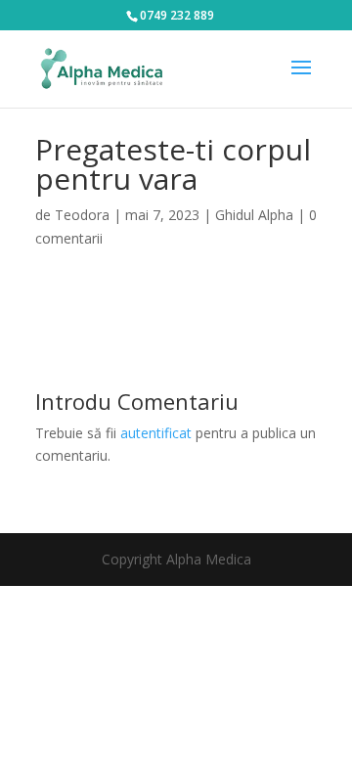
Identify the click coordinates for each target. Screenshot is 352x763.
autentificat (156, 433)
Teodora (82, 214)
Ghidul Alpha (254, 214)
